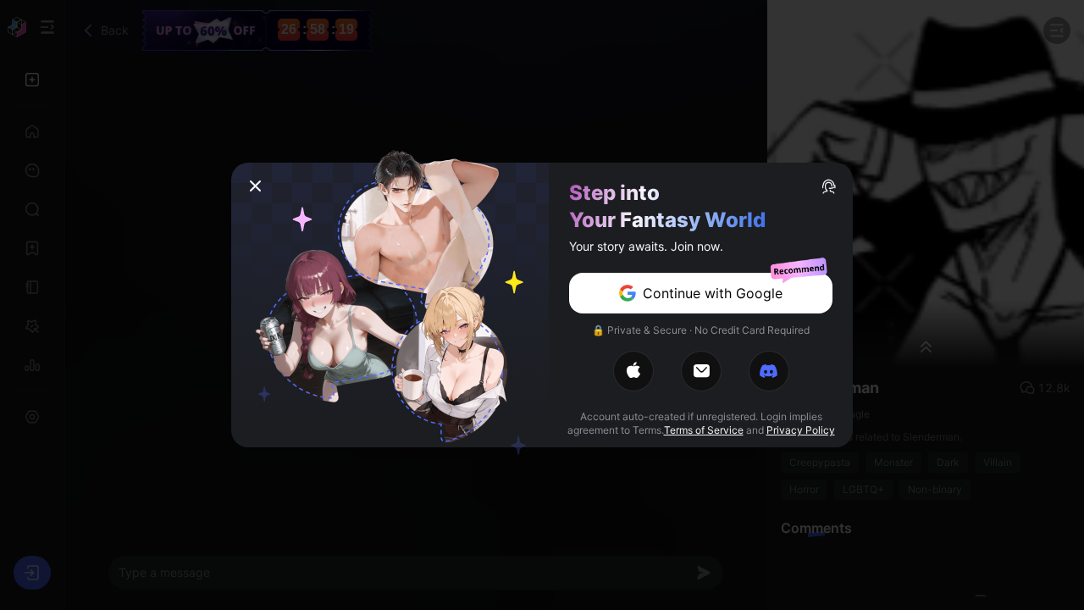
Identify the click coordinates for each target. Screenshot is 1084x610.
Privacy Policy (800, 430)
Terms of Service (704, 430)
